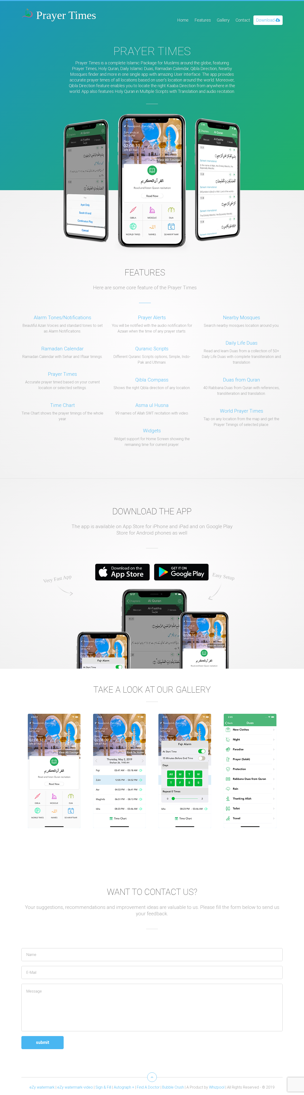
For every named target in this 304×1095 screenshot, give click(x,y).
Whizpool (216, 1087)
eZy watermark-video (75, 1087)
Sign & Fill (103, 1087)
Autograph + (124, 1087)
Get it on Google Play (181, 572)
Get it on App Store (122, 572)
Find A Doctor (148, 1087)
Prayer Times (64, 15)
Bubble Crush (173, 1087)
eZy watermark (42, 1087)
